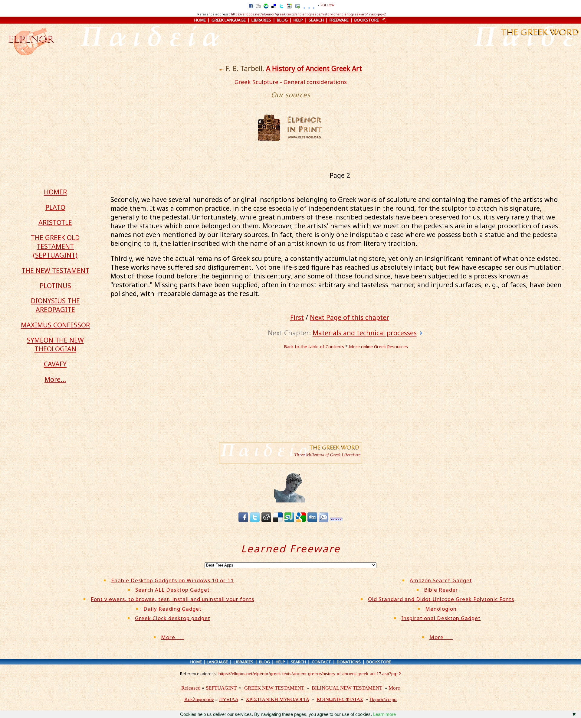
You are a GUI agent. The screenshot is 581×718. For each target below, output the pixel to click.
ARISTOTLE (55, 222)
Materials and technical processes (365, 332)
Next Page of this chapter (349, 317)
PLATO (55, 207)
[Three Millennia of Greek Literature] (539, 36)
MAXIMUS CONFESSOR (55, 324)
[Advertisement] (344, 396)
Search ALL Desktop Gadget (172, 589)
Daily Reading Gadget (172, 608)
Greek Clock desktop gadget (172, 618)
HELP (298, 20)
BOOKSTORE (366, 20)
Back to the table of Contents (314, 346)
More (172, 637)
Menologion (441, 608)
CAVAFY (55, 363)
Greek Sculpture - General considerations (291, 82)
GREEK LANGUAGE (229, 20)
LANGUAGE (217, 661)
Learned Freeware (290, 548)
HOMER (55, 191)
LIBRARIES (261, 20)
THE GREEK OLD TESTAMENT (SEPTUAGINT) (55, 246)
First (297, 317)
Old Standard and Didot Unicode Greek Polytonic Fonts (441, 599)
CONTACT (321, 661)
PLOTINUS (55, 285)
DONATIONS (349, 661)
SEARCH (316, 20)
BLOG (282, 20)
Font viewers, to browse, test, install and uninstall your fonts (172, 599)
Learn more (384, 714)
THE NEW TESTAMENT (55, 270)
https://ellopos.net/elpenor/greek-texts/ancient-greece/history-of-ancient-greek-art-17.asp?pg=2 (308, 14)
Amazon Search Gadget (441, 580)
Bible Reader (441, 589)
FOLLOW (327, 5)
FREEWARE (339, 20)
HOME (200, 20)
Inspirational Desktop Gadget (441, 618)
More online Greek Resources (378, 346)
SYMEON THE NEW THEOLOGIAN (55, 344)
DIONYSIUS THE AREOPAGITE (55, 305)
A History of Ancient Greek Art (314, 68)
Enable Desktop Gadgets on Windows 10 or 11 (172, 580)
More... (55, 379)
